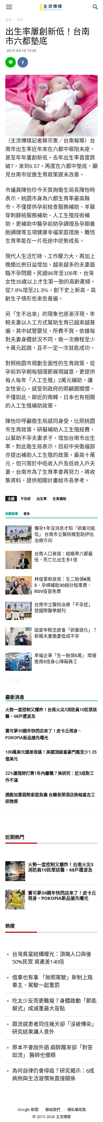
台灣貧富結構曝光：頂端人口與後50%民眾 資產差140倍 (51, 958)
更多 (27, 514)
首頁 (8, 19)
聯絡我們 (52, 1109)
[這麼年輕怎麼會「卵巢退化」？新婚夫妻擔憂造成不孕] (18, 636)
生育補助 (59, 498)
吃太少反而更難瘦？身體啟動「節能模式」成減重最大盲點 (54, 1004)
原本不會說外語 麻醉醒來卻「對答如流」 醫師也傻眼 (52, 1051)
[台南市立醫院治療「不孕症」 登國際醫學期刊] (18, 611)
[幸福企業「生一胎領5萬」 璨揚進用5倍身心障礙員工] (18, 662)
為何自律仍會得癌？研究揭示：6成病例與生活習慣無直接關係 (53, 1074)
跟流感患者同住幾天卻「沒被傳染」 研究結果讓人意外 (54, 1027)
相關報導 (11, 514)
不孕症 (25, 498)
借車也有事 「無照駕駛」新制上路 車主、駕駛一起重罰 (52, 981)
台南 (20, 19)
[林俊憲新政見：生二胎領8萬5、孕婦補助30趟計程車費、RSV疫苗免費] (18, 585)
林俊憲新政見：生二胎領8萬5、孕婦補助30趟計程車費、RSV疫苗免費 (63, 585)
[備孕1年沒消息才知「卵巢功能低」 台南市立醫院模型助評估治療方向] (18, 534)
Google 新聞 (27, 1109)
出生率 (41, 498)
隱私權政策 (76, 1109)
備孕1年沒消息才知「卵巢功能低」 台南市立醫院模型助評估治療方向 (64, 534)
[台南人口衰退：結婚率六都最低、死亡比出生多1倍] (18, 560)
